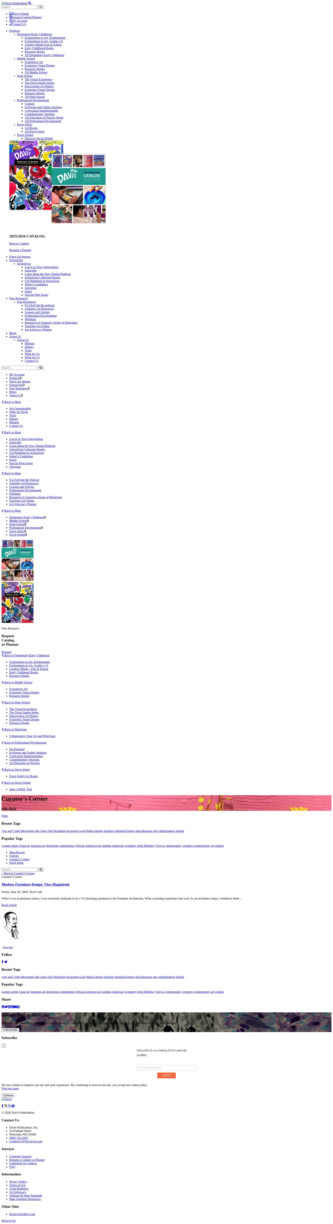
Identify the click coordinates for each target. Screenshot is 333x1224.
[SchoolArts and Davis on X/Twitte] (6, 1106)
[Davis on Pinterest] (13, 1106)
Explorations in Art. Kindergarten (29, 662)
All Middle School (36, 72)
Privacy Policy (18, 1181)
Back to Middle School (17, 682)
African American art (88, 845)
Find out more (10, 1088)
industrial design (125, 831)
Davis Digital (21, 13)
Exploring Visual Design (40, 65)
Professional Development (33, 100)
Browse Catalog (19, 243)
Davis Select (24, 124)
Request (6, 652)
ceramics (187, 845)
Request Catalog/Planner (27, 17)
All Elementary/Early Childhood (44, 55)
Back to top (9, 1220)
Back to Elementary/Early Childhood (26, 655)
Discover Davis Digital (39, 138)
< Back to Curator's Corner (18, 873)
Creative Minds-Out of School (43, 44)
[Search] (41, 368)
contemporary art (204, 845)
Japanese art (38, 845)
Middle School (26, 58)
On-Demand (16, 749)
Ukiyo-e (160, 845)
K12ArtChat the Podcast (24, 479)
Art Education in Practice (24, 763)
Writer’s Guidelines (21, 456)
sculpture (130, 845)
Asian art (24, 845)
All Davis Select (35, 131)
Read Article (9, 905)
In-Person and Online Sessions (43, 107)
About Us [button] (15, 336)
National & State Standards (25, 1195)
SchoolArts (24, 263)
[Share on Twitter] (6, 1007)
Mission (29, 343)
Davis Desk (16, 862)
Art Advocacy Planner (38, 329)
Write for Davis (18, 412)
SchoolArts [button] (16, 260)
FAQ (12, 1166)
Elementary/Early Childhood (34, 34)
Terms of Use (17, 1185)
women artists (10, 845)
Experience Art (34, 62)
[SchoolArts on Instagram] (10, 1106)
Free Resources (26, 301)
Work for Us (32, 357)
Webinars (30, 319)
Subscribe (31, 270)
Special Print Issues (36, 294)
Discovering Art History (39, 86)
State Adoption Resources (25, 1199)
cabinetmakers (166, 831)
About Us (23, 340)
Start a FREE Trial (20, 789)
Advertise (30, 288)
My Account (19, 20)
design (180, 831)
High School (24, 76)
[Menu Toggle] (29, 3)
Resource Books (35, 51)
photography (174, 845)
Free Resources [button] (18, 298)
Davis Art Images (19, 256)
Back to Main (12, 402)
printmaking (67, 845)
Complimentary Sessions (40, 114)
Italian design (95, 831)
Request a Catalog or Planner (27, 1159)
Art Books (31, 128)
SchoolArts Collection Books (42, 277)
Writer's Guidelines (36, 284)
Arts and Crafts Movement (18, 831)
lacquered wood (76, 831)
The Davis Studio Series (39, 82)
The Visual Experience (38, 79)
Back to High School (16, 702)
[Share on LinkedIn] (12, 1007)
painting (106, 845)
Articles (14, 855)
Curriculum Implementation (41, 110)
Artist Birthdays (19, 1188)
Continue (8, 1095)
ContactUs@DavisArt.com (25, 1141)
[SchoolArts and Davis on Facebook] (3, 1106)
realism (219, 845)
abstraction (52, 845)
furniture (108, 831)
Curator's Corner (19, 859)
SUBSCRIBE (10, 1030)
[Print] (18, 1007)
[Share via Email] (15, 1007)
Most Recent (17, 852)
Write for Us (32, 354)
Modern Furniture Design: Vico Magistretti (35, 884)
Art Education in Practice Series (44, 117)
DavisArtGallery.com (22, 1214)
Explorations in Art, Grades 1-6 (44, 41)
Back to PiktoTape (15, 729)
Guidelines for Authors (23, 1163)
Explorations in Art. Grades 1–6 (28, 665)
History (29, 347)
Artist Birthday (145, 845)
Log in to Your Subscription (41, 267)
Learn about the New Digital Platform (48, 274)
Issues (28, 291)
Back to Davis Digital (17, 782)
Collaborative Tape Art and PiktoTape (32, 736)
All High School (35, 96)
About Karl (8, 947)
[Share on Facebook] (3, 1007)
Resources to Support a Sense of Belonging (51, 322)
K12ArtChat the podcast (39, 305)
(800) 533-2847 (18, 1138)
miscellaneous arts (146, 831)
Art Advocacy (17, 1192)
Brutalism (60, 831)
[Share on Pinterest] (9, 1007)
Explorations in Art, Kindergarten (45, 37)
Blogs (12, 333)
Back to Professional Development (24, 742)
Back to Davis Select (16, 769)
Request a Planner (20, 250)
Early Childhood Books (39, 48)
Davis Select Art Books (23, 776)
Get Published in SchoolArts (42, 281)
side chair (40, 831)
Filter (5, 816)
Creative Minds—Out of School (28, 669)
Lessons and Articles (37, 312)
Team (28, 350)
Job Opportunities (20, 408)
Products (14, 378)
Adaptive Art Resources (39, 308)
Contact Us (19, 24)
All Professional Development (43, 121)
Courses (29, 103)
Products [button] (14, 30)
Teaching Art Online (37, 326)
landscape (118, 845)
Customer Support (20, 1156)
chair (50, 831)
